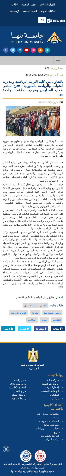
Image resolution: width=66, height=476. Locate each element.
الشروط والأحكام (52, 464)
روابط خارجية (19, 398)
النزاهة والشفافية (50, 436)
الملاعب (32, 320)
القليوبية (56, 320)
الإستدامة (15, 11)
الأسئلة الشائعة (12, 464)
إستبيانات (54, 395)
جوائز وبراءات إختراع (48, 430)
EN (42, 20)
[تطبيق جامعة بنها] (47, 50)
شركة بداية (53, 380)
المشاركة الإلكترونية (31, 464)
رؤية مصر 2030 (18, 384)
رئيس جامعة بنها (52, 312)
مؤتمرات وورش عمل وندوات (48, 416)
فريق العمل (20, 391)
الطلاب (14, 4)
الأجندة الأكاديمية (17, 387)
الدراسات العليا (47, 4)
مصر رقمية (20, 380)
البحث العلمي (30, 11)
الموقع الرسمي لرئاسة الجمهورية (32, 367)
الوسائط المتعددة (50, 391)
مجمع (44, 320)
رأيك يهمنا (54, 398)
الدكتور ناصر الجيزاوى (35, 305)
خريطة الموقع (19, 395)
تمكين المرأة (52, 439)
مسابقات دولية (51, 425)
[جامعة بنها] (36, 38)
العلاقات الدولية (48, 11)
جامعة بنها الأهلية (50, 384)
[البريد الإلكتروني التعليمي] (56, 21)
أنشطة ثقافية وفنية (49, 421)
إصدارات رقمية (51, 387)
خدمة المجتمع (29, 4)
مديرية (35, 312)
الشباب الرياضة (19, 312)
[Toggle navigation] (58, 60)
